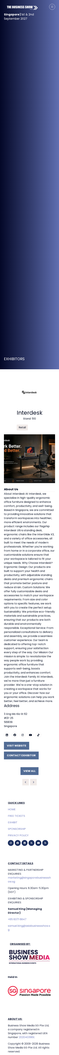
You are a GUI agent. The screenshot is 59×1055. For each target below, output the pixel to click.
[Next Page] (33, 782)
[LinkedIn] (25, 843)
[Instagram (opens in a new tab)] (23, 735)
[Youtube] (38, 843)
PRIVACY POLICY (18, 835)
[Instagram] (11, 843)
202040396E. (26, 1037)
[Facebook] (18, 843)
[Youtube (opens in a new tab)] (30, 735)
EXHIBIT (12, 822)
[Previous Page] (25, 782)
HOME (12, 809)
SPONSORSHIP (17, 829)
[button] (52, 7)
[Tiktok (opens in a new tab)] (38, 735)
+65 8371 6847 (17, 919)
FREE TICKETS (16, 816)
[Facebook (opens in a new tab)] (15, 735)
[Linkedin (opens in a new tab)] (7, 735)
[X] (31, 843)
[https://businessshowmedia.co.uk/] (29, 964)
